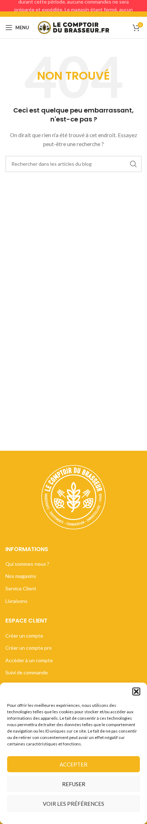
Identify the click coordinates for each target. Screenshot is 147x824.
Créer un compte (24, 636)
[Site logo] (73, 27)
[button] (136, 691)
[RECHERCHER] (133, 164)
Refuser (73, 784)
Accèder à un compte (29, 660)
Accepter (73, 764)
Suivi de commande (26, 672)
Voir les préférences (73, 803)
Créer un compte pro (28, 648)
